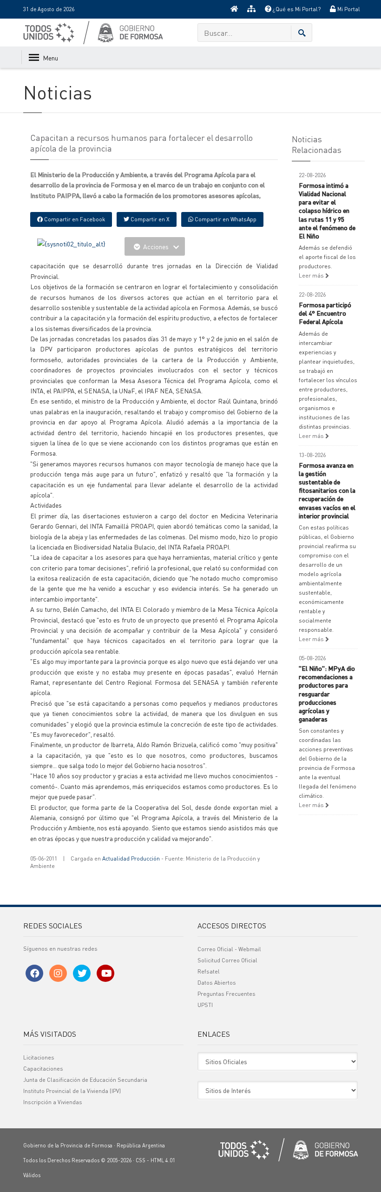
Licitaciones (38, 1057)
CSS (140, 1160)
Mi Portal (348, 9)
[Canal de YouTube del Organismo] (105, 973)
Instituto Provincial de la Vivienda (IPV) (72, 1090)
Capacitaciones (43, 1068)
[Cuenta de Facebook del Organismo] (34, 973)
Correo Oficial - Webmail (229, 949)
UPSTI (205, 1004)
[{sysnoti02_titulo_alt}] (71, 242)
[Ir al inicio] (234, 9)
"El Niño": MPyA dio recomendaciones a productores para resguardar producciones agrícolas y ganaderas (327, 693)
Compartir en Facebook (74, 219)
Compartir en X (149, 219)
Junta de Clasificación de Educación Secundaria (85, 1079)
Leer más (312, 275)
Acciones (155, 246)
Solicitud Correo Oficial (227, 960)
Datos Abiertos (216, 982)
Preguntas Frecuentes (226, 993)
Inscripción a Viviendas (52, 1102)
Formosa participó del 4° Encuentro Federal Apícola (325, 312)
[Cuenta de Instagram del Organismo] (58, 973)
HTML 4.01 (163, 1160)
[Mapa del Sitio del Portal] (251, 9)
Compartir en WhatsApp (224, 219)
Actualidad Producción (131, 858)
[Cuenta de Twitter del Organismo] (82, 973)
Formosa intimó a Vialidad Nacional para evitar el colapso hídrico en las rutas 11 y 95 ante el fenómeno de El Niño (327, 210)
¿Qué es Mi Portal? (296, 9)
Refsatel (208, 971)
